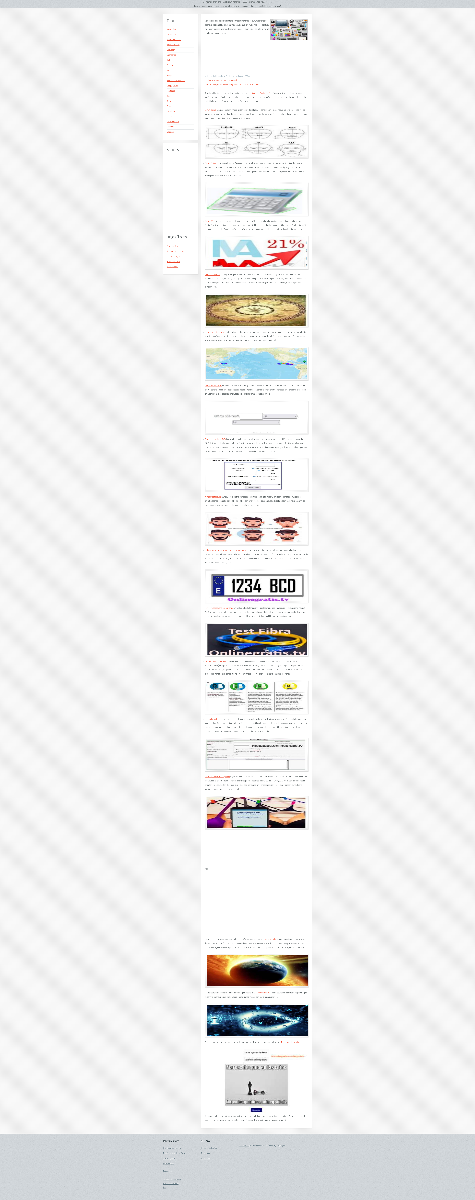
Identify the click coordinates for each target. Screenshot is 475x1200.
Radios (169, 60)
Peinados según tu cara (213, 497)
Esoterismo (171, 127)
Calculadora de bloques (172, 1148)
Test (168, 70)
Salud (169, 106)
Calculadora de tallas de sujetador (217, 777)
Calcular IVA (209, 221)
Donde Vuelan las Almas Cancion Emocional (221, 80)
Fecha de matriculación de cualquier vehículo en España (225, 550)
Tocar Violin (205, 1159)
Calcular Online (210, 163)
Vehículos (170, 132)
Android (170, 117)
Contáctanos (244, 1146)
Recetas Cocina (172, 267)
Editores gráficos (173, 45)
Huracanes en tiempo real (214, 332)
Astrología (171, 112)
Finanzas (170, 65)
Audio (169, 101)
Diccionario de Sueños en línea (260, 93)
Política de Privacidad (170, 1184)
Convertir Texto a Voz (209, 1148)
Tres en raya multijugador (176, 251)
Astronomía (171, 34)
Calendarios (171, 55)
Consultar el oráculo (212, 275)
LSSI (164, 1188)
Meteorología (172, 29)
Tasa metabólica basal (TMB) (215, 439)
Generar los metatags (213, 719)
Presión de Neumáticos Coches (174, 1153)
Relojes (169, 76)
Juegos (169, 96)
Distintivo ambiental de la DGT (216, 662)
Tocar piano (205, 1153)
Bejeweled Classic (173, 262)
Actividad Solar (270, 939)
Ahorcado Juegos (173, 257)
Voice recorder (168, 1164)
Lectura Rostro (210, 110)
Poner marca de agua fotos (291, 1042)
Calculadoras (171, 50)
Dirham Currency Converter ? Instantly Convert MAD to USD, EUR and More (232, 85)
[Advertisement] (180, 194)
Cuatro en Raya (172, 246)
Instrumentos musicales (176, 81)
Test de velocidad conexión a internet (219, 608)
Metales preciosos (174, 40)
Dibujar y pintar (172, 86)
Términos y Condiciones (172, 1180)
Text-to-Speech (169, 1159)
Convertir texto (173, 122)
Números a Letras (262, 993)
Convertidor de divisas (213, 386)
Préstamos (171, 91)
